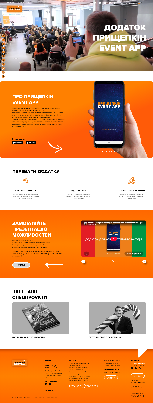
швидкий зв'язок (138, 375)
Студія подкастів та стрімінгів (78, 380)
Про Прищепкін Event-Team (54, 371)
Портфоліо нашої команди (53, 375)
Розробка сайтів (137, 393)
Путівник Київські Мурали (27, 337)
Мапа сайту (49, 390)
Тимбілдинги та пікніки (76, 365)
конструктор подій (90, 386)
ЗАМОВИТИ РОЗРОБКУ (21, 265)
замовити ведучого (111, 377)
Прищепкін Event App (111, 363)
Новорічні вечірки (75, 374)
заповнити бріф (76, 386)
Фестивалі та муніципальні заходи (79, 376)
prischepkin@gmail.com (138, 365)
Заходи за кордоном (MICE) (78, 372)
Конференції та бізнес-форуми (79, 368)
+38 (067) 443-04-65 (127, 3)
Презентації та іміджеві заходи (79, 363)
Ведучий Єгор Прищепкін (112, 372)
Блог (46, 377)
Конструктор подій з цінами (53, 373)
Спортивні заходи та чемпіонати (79, 378)
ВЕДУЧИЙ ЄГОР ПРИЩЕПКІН (104, 337)
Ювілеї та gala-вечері (76, 370)
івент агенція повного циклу (51, 367)
